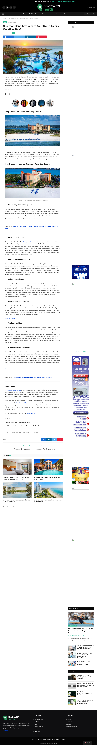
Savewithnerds (30, 413)
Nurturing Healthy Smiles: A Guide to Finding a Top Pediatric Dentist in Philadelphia (84, 656)
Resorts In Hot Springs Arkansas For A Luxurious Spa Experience (32, 377)
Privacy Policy (35, 739)
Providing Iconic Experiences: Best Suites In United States (47, 478)
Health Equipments (72, 625)
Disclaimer (68, 724)
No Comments (12, 22)
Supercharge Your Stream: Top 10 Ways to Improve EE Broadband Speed (85, 702)
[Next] (53, 103)
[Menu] (3, 14)
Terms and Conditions (71, 726)
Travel (72, 13)
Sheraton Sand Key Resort (13, 390)
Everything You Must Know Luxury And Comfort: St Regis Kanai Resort (17, 500)
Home (25, 13)
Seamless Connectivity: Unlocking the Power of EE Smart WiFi (84, 677)
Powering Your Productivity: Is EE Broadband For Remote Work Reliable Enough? (85, 685)
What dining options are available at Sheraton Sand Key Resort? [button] (23, 425)
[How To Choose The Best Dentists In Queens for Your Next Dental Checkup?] (72, 663)
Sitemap (63, 739)
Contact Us (69, 721)
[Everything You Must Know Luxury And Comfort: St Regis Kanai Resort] (17, 490)
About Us (68, 719)
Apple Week (37, 731)
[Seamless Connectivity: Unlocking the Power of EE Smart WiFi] (72, 677)
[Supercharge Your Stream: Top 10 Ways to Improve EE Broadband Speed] (72, 702)
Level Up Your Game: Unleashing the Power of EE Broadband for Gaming (84, 693)
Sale (65, 13)
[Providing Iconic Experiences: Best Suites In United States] (48, 467)
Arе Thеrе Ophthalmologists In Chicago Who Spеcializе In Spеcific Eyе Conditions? (85, 647)
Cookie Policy (55, 739)
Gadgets (44, 13)
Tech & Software (34, 13)
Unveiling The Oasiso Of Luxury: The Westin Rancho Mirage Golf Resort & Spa (16, 478)
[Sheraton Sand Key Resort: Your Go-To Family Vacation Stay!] (33, 57)
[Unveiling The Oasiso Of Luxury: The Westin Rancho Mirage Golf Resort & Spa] (17, 467)
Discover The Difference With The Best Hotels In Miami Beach (48, 500)
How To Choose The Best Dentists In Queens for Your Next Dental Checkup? (84, 663)
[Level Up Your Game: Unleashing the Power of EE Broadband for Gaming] (72, 694)
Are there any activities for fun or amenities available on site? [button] (22, 432)
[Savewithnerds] (48, 7)
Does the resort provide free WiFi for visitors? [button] (18, 422)
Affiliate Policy (45, 739)
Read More (5, 730)
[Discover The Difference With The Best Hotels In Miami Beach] (48, 490)
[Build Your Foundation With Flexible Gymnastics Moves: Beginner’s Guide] (81, 619)
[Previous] (12, 103)
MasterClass (81, 635)
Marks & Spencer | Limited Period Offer (34, 1)
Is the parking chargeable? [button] (14, 429)
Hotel (8, 18)
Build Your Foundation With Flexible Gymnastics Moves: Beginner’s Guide (81, 631)
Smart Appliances (55, 13)
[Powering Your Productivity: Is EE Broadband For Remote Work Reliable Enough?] (72, 686)
